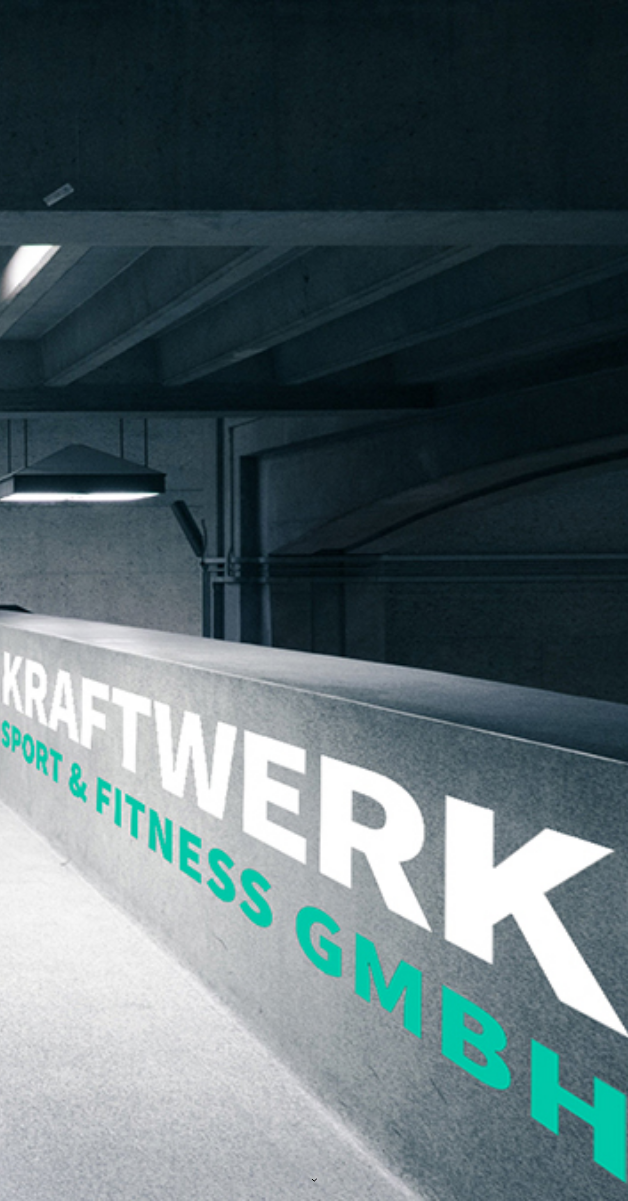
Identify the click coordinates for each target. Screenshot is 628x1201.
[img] (314, 600)
